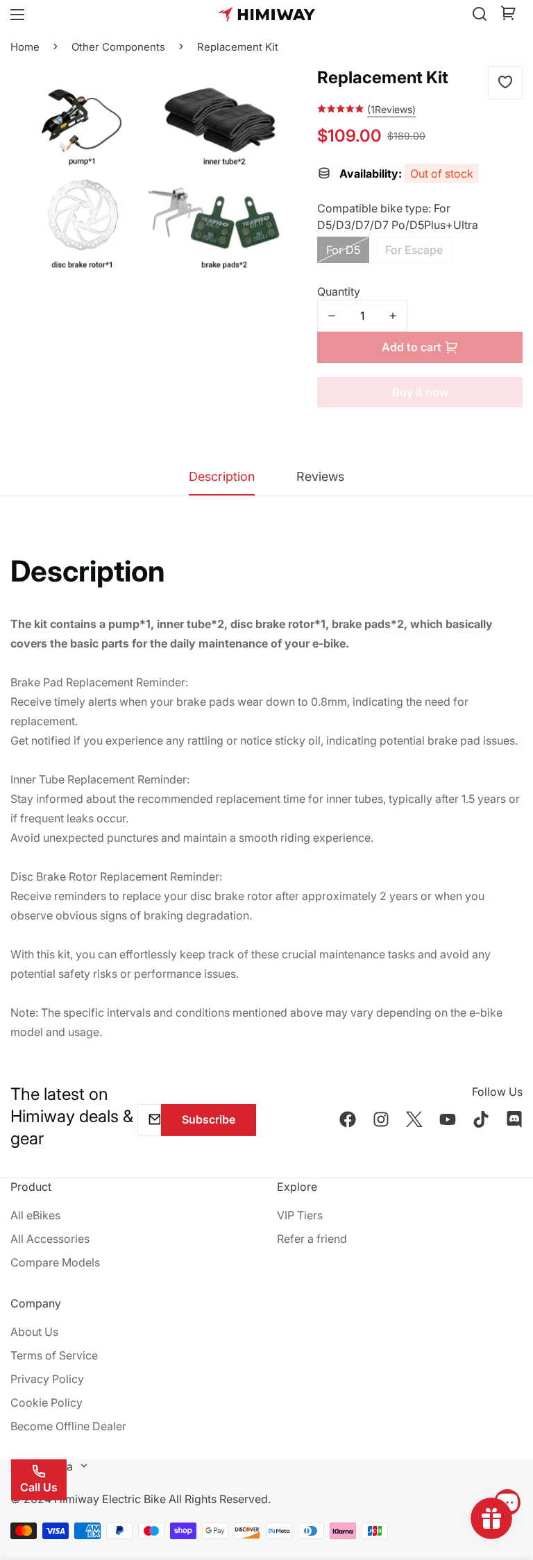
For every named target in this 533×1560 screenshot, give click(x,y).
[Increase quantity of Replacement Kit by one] (393, 315)
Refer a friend (312, 1239)
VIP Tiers (300, 1215)
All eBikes (35, 1215)
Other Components (118, 46)
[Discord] (514, 1119)
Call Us (39, 1487)
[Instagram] (381, 1119)
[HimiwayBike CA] (266, 14)
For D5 (343, 250)
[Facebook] (347, 1119)
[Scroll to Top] (506, 1484)
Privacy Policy (47, 1379)
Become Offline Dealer (68, 1426)
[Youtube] (447, 1119)
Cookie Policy (46, 1402)
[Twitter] (414, 1119)
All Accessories (50, 1239)
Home (25, 46)
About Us (34, 1332)
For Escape (414, 250)
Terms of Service (54, 1355)
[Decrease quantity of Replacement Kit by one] (332, 315)
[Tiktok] (481, 1119)
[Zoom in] (273, 164)
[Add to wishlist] (505, 82)
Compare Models (55, 1262)
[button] (509, 14)
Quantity (338, 291)
